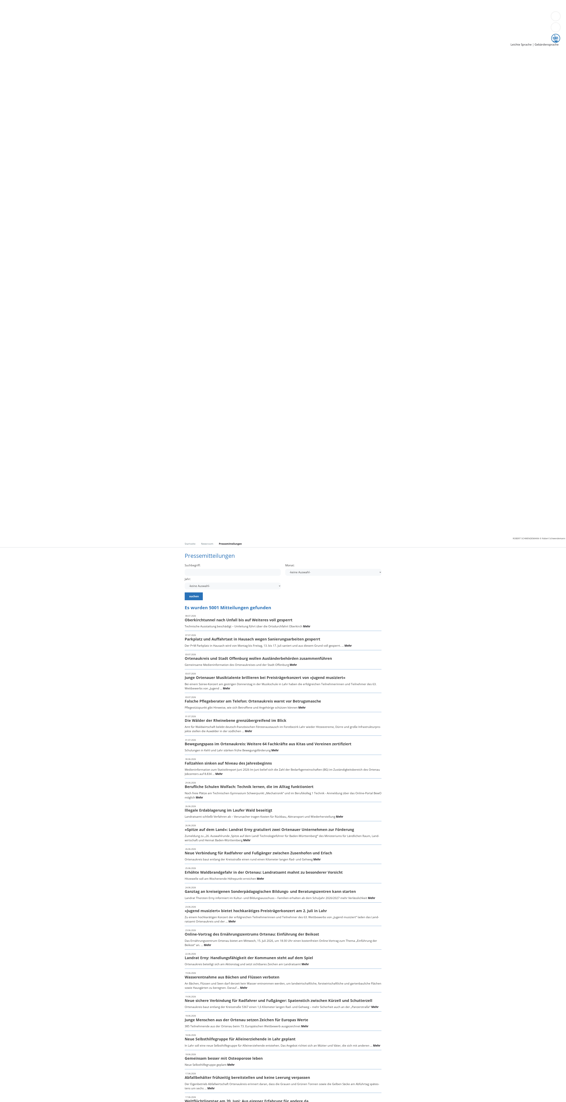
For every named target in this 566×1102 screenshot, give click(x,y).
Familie (70, 6)
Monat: (289, 565)
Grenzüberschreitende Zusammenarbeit (270, 17)
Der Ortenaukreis (19, 17)
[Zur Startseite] (31, 76)
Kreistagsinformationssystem (27, 25)
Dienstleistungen (11, 2)
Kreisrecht (54, 25)
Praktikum (85, 32)
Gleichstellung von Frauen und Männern (216, 17)
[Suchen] (555, 27)
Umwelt (172, 6)
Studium (71, 32)
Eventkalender (40, 32)
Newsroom (7, 36)
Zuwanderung (97, 17)
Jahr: (188, 579)
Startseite (190, 543)
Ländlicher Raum (118, 17)
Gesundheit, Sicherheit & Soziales (54, 17)
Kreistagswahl (71, 25)
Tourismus (154, 17)
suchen (194, 596)
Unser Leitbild (125, 32)
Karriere (5, 29)
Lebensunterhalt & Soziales (35, 6)
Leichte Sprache (521, 44)
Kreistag (5, 21)
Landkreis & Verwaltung (16, 13)
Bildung (82, 17)
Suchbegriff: (192, 565)
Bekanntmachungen (175, 17)
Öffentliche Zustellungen (50, 40)
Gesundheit (159, 6)
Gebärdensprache (547, 44)
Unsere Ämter (9, 9)
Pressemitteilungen (21, 40)
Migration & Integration (91, 6)
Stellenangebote (19, 32)
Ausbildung (57, 32)
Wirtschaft (143, 6)
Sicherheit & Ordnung (121, 6)
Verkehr (59, 6)
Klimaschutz (138, 17)
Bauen (12, 6)
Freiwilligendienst (104, 32)
